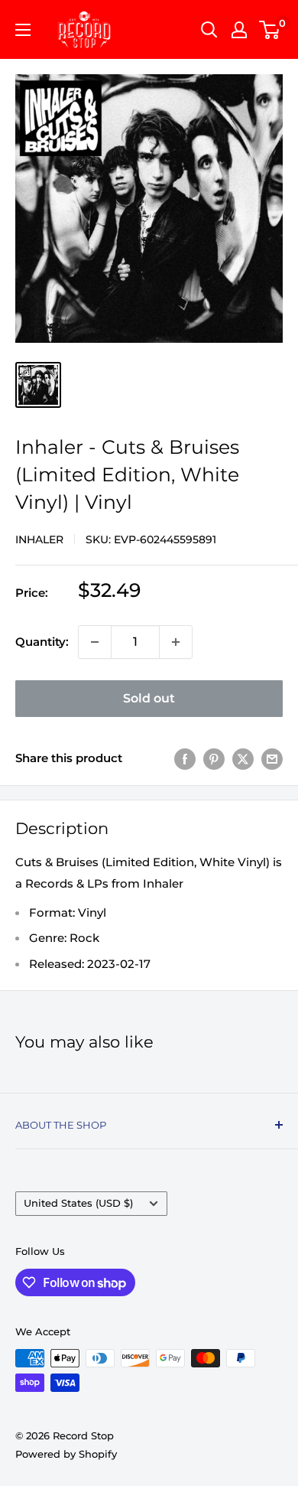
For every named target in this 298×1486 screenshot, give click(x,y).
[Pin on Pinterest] (214, 759)
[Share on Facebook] (185, 759)
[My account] (239, 29)
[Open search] (209, 29)
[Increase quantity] (176, 642)
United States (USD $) (78, 1203)
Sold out (149, 698)
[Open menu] (23, 30)
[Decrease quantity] (95, 642)
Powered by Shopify (66, 1454)
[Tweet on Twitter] (243, 759)
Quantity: (42, 641)
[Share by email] (272, 759)
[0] (270, 30)
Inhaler (39, 539)
